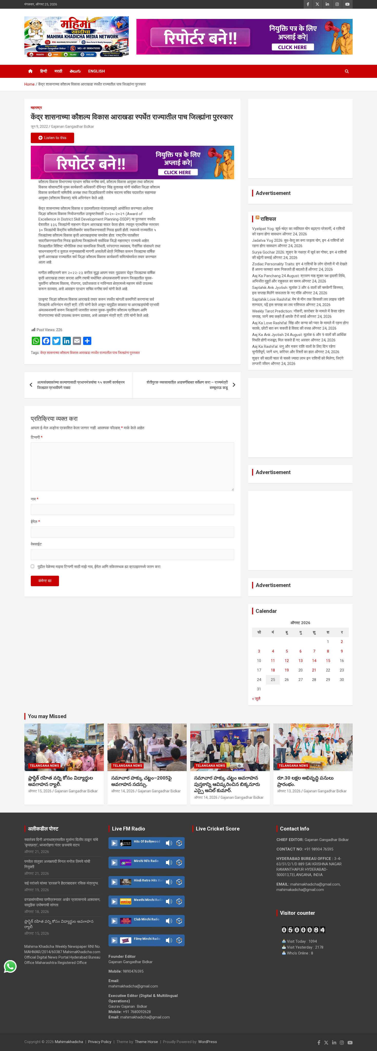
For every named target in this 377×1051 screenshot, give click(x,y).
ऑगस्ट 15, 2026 (40, 791)
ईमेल (35, 521)
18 (273, 670)
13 (301, 660)
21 (314, 670)
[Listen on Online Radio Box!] (179, 843)
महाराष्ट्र (36, 108)
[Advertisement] (300, 138)
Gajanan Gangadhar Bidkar (72, 126)
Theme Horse (146, 1041)
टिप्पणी (37, 437)
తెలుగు (75, 71)
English (96, 71)
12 (287, 660)
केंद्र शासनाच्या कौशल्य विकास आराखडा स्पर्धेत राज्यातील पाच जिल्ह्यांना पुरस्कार (90, 353)
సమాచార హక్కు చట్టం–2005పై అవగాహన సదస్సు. (141, 781)
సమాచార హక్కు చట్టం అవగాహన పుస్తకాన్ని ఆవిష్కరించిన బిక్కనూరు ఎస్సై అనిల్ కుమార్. (227, 784)
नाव (34, 499)
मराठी (58, 71)
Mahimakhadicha (69, 1041)
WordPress (207, 1041)
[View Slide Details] (132, 162)
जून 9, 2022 (39, 126)
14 (314, 660)
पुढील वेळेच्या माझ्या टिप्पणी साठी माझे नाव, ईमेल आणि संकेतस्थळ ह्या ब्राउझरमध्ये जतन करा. (99, 566)
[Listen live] (114, 843)
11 (273, 660)
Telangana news (44, 766)
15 (328, 660)
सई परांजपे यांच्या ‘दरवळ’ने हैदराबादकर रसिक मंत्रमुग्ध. (61, 883)
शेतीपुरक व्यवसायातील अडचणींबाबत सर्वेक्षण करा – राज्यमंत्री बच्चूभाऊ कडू (187, 385)
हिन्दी (43, 71)
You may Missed (47, 716)
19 (287, 670)
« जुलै (256, 698)
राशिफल (268, 219)
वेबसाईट (36, 544)
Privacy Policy (99, 1041)
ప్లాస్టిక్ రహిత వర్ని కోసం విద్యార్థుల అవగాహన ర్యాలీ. (60, 781)
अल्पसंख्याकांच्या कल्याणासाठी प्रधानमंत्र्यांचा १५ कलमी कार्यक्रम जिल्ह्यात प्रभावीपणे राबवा (81, 385)
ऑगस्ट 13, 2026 (289, 791)
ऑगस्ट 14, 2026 (123, 791)
